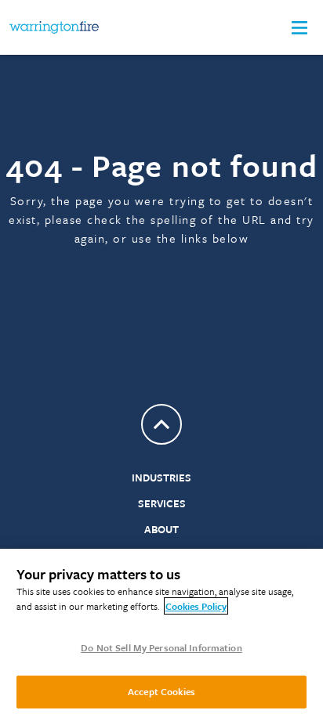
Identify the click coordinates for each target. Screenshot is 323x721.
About (161, 529)
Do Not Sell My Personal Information (161, 647)
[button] (299, 28)
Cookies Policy (196, 606)
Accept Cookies (161, 691)
